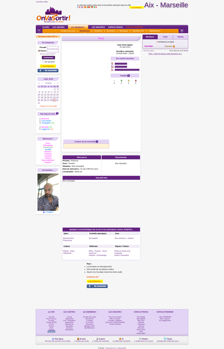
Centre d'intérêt (115, 324)
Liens (51, 328)
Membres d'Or (138, 31)
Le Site (45, 27)
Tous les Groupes (115, 317)
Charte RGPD (51, 322)
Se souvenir (50, 62)
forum (186, 50)
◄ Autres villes (42, 2)
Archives (69, 328)
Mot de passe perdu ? (48, 54)
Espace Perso (115, 27)
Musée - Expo (69, 251)
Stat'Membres (154, 31)
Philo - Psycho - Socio (98, 251)
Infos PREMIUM (165, 317)
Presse (51, 326)
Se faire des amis (68, 31)
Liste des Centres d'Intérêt (115, 322)
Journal (141, 326)
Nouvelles (69, 326)
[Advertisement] (132, 16)
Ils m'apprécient (165, 320)
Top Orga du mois (47, 114)
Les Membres (77, 27)
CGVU (51, 324)
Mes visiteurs (165, 319)
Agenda (141, 322)
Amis (165, 37)
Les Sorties (58, 27)
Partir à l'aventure (121, 255)
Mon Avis (141, 328)
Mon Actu (141, 320)
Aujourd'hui (69, 319)
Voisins (180, 37)
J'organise (141, 324)
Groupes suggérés (115, 320)
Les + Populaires (69, 320)
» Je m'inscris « (136, 7)
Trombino (98, 31)
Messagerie (141, 319)
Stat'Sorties (69, 330)
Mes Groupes (115, 319)
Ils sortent (111, 31)
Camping (118, 253)
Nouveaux (123, 31)
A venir (69, 317)
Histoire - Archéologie (98, 255)
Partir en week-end (122, 251)
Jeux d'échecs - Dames (124, 238)
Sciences (92, 253)
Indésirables (141, 333)
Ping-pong (67, 240)
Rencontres (141, 330)
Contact (51, 330)
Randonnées (68, 238)
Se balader (93, 238)
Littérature (67, 253)
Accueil (51, 317)
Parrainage (141, 317)
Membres (150, 37)
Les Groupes (98, 27)
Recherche (84, 31)
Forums (51, 320)
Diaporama (69, 322)
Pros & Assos (51, 319)
